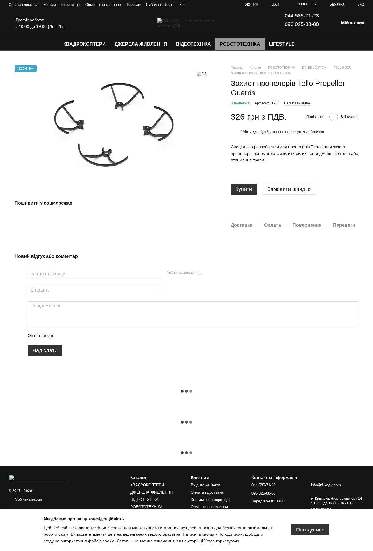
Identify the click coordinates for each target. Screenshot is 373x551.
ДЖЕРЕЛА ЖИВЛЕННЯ (141, 44)
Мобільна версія (28, 499)
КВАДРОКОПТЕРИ (84, 44)
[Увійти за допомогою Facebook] (207, 273)
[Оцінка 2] (72, 335)
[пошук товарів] (309, 44)
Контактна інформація (62, 5)
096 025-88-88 (302, 24)
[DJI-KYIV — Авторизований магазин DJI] (38, 478)
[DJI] (202, 74)
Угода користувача (221, 540)
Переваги (133, 5)
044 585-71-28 (302, 16)
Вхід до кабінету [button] (205, 485)
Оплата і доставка (24, 5)
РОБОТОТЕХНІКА (240, 44)
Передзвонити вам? (268, 501)
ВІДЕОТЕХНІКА (193, 44)
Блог (183, 5)
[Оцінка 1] (62, 335)
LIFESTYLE (282, 44)
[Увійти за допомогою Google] (217, 273)
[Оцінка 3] (81, 335)
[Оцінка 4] (90, 335)
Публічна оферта (160, 5)
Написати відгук (297, 103)
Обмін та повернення (103, 5)
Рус (256, 4)
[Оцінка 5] (100, 335)
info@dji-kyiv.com (298, 32)
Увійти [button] (246, 132)
